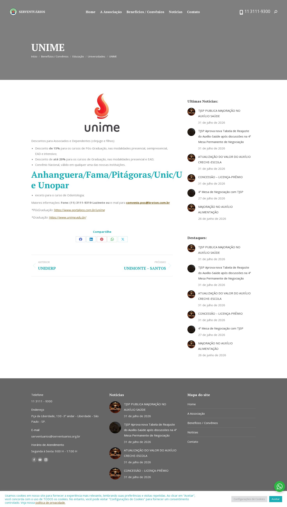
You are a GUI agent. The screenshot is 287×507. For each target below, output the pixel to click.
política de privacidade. (50, 502)
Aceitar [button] (276, 499)
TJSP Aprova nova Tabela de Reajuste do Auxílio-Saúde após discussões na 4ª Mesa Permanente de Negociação (224, 136)
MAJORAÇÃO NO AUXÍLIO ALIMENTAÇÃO (215, 209)
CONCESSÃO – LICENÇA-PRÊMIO (220, 177)
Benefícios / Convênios (202, 423)
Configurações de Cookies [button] (249, 499)
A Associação (196, 413)
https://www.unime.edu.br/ (67, 217)
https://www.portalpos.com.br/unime (79, 210)
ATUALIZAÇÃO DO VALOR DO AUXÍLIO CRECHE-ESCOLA (224, 159)
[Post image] (191, 112)
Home (191, 404)
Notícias (192, 432)
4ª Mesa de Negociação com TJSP (220, 192)
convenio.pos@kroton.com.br (148, 202)
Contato (192, 442)
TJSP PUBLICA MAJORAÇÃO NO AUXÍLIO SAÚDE (219, 113)
